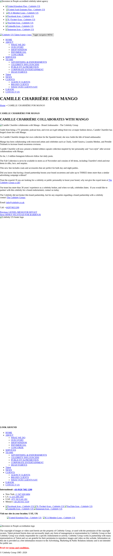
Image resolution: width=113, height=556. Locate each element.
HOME (9, 40)
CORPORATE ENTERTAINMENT (27, 69)
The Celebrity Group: (16, 197)
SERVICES (11, 57)
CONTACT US (13, 92)
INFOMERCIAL (18, 52)
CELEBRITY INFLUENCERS (25, 64)
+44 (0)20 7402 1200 (23, 489)
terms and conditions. (19, 548)
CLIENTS (10, 79)
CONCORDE (17, 54)
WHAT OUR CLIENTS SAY (24, 87)
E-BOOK (10, 89)
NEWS (9, 77)
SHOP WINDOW (19, 49)
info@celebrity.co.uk (15, 202)
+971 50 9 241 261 (19, 499)
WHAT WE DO (18, 44)
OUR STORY (17, 47)
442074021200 (12, 207)
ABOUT (9, 42)
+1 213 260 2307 (16, 497)
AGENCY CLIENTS (20, 82)
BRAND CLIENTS (20, 84)
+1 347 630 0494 (22, 494)
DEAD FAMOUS (19, 72)
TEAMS (9, 59)
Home (2, 105)
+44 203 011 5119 (21, 501)
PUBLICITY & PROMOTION (25, 67)
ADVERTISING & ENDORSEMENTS (29, 62)
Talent (8, 74)
